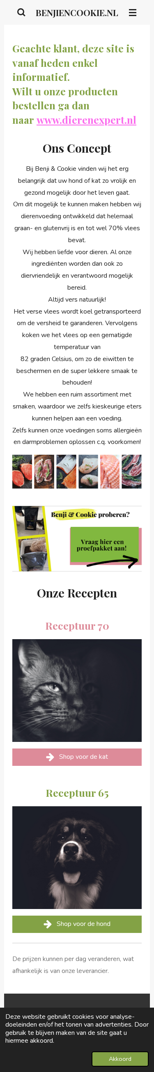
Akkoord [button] (120, 1059)
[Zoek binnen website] (21, 12)
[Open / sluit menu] (133, 12)
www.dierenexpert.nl (86, 119)
